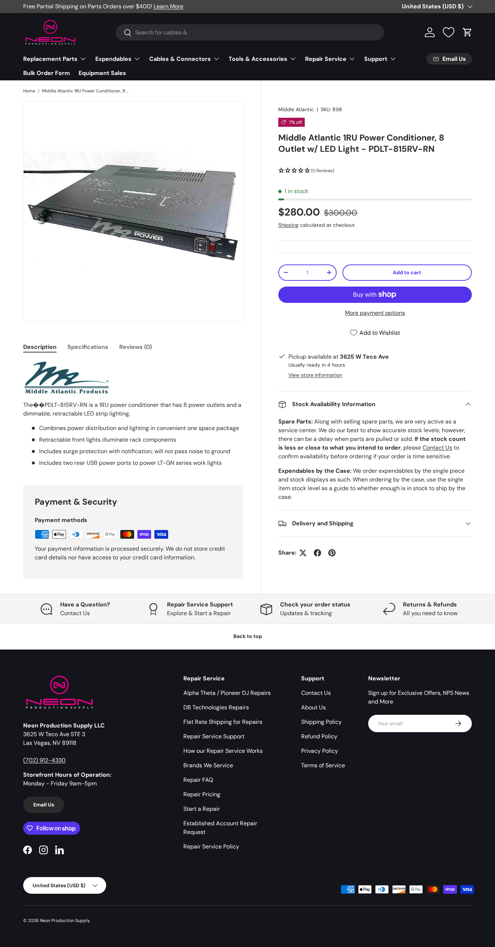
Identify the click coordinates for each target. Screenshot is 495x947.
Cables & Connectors (180, 59)
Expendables (113, 59)
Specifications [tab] (87, 347)
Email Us (43, 804)
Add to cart (407, 272)
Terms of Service (323, 765)
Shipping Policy (321, 722)
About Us (313, 707)
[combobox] (250, 32)
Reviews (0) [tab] (135, 347)
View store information (315, 375)
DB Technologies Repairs (216, 707)
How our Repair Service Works (223, 751)
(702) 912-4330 (44, 760)
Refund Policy (319, 736)
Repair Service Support (214, 736)
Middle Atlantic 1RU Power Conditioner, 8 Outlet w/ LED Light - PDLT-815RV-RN (85, 91)
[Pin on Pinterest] (332, 553)
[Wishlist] (448, 32)
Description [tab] (40, 347)
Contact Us (437, 447)
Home (29, 91)
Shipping (288, 225)
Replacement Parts (50, 59)
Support (375, 59)
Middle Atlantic (296, 109)
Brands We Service (208, 765)
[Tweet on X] (303, 553)
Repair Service (325, 59)
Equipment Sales (102, 73)
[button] (467, 32)
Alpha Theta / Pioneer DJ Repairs (227, 693)
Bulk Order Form (46, 73)
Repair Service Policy (211, 846)
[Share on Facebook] (317, 553)
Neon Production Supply (65, 920)
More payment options (375, 313)
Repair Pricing (201, 794)
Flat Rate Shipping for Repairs (222, 722)
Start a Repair (201, 809)
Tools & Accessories (258, 59)
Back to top (247, 636)
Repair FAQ (198, 780)
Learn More (168, 6)
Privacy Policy (319, 751)
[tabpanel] (133, 414)
